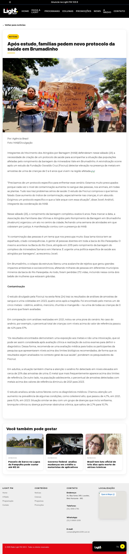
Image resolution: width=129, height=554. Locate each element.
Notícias (13, 37)
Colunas (38, 497)
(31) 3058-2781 (73, 509)
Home (5, 493)
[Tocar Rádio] (122, 546)
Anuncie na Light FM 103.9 (64, 2)
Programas (39, 501)
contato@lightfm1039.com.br (78, 532)
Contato (6, 505)
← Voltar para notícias (14, 25)
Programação (8, 501)
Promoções (39, 505)
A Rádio (6, 497)
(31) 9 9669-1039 (74, 520)
